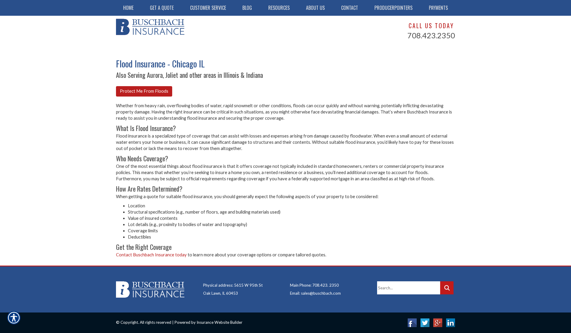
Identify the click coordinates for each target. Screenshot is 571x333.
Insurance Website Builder (219, 322)
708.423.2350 (431, 35)
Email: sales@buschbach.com (315, 293)
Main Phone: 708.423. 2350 (314, 285)
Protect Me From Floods (144, 91)
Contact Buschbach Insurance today (151, 254)
